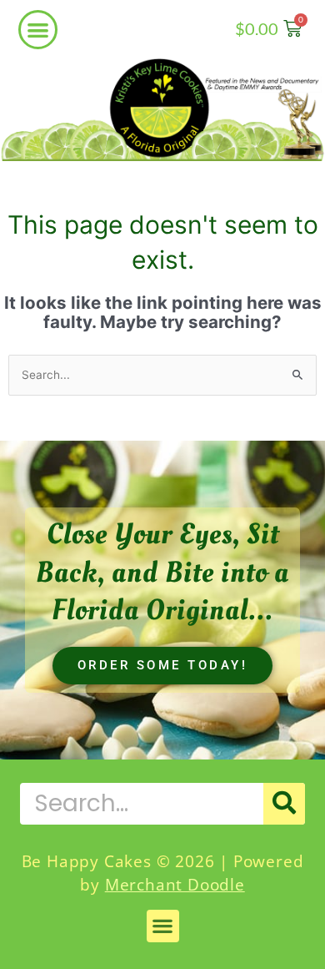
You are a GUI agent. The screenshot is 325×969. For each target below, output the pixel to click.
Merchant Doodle (175, 885)
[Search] (284, 804)
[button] (38, 29)
